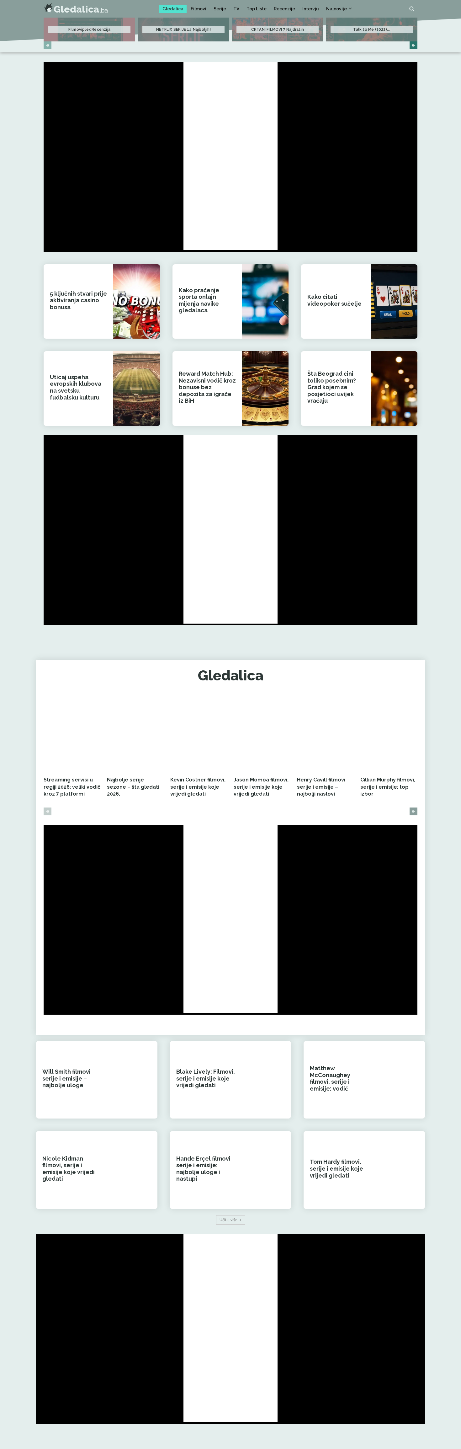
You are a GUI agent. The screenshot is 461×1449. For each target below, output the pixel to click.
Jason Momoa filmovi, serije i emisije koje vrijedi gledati (261, 787)
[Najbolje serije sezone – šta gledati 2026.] (135, 734)
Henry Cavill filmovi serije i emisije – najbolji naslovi (321, 787)
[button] (411, 8)
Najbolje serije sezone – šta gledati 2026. (133, 787)
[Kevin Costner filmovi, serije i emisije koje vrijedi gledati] (198, 734)
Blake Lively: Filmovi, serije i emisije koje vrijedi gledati (205, 1078)
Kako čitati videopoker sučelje (334, 300)
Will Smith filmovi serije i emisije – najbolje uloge (66, 1078)
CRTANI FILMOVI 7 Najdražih (277, 29)
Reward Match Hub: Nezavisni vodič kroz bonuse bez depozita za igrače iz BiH (207, 387)
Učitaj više (228, 1219)
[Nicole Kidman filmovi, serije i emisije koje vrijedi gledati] (133, 1170)
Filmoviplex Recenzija (89, 29)
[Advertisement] (230, 156)
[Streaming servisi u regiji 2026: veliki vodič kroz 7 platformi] (72, 734)
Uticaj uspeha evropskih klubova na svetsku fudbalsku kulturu (75, 387)
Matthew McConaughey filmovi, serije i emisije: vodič (330, 1078)
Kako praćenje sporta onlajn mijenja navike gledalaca (199, 300)
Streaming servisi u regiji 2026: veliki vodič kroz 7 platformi (72, 787)
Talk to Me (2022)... (371, 29)
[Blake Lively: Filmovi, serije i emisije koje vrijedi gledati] (267, 1080)
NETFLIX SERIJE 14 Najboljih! (183, 29)
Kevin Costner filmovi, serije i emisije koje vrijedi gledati (197, 787)
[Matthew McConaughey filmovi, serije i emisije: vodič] (400, 1080)
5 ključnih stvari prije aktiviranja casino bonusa (78, 300)
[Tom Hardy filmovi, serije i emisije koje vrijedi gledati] (400, 1170)
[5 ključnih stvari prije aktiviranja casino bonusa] (136, 301)
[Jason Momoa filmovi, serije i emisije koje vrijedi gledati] (262, 734)
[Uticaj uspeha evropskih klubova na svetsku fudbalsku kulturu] (136, 388)
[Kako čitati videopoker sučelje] (394, 301)
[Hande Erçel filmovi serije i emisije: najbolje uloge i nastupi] (267, 1170)
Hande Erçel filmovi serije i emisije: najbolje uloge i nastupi (203, 1168)
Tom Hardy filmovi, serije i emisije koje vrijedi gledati (336, 1168)
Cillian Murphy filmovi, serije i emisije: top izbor (387, 787)
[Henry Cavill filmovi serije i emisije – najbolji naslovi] (325, 734)
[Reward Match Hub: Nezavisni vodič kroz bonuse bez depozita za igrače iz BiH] (265, 388)
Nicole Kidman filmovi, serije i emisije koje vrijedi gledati (68, 1168)
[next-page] (413, 45)
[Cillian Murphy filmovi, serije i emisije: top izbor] (388, 734)
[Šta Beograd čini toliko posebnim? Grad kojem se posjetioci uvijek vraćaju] (394, 388)
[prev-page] (47, 45)
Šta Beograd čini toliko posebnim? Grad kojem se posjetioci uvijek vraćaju (331, 387)
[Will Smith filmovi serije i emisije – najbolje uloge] (133, 1080)
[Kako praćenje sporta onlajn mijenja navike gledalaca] (265, 301)
